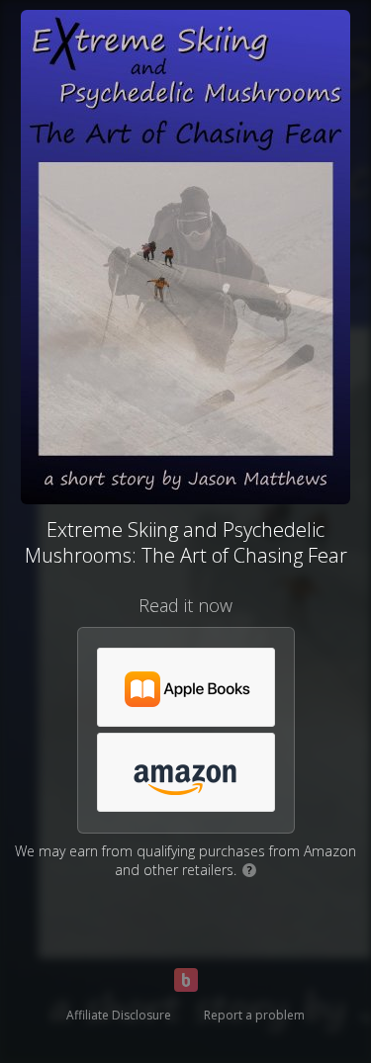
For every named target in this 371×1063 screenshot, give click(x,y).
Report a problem (254, 1015)
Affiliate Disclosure (118, 1015)
